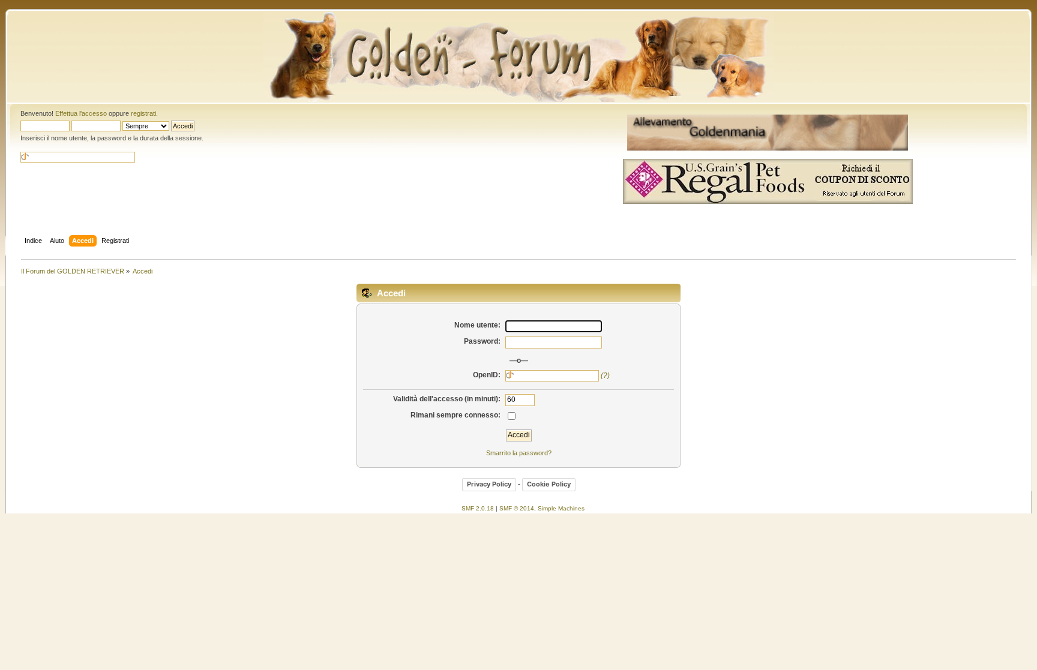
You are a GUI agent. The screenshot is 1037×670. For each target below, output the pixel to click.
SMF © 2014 (516, 508)
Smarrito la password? (519, 452)
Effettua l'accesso (81, 113)
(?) (605, 375)
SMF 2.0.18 (477, 508)
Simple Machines (561, 508)
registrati (143, 113)
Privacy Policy (489, 484)
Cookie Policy (549, 484)
